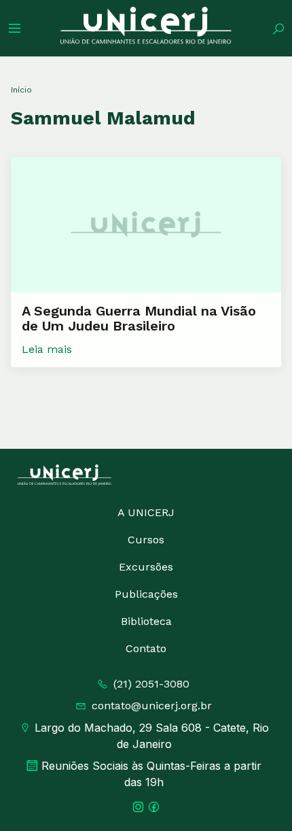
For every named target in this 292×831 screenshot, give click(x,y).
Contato (146, 648)
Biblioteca (146, 621)
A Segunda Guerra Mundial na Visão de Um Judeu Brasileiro (139, 318)
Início (21, 90)
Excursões (146, 566)
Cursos (146, 539)
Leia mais (47, 349)
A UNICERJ (146, 512)
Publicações (146, 594)
